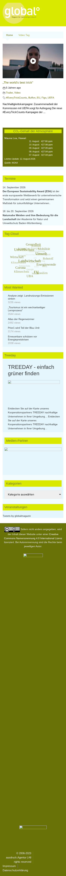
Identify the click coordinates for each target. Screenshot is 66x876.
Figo (44, 97)
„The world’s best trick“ (18, 82)
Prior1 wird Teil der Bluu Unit (23, 327)
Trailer (9, 92)
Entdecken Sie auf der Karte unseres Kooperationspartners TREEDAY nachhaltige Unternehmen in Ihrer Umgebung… (33, 412)
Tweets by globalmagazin (17, 515)
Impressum (9, 865)
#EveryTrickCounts (16, 97)
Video (17, 92)
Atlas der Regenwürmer (21, 319)
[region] (33, 457)
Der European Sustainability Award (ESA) (27, 191)
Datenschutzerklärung (15, 870)
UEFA (51, 97)
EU (38, 97)
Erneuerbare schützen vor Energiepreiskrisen (22, 338)
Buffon (32, 97)
